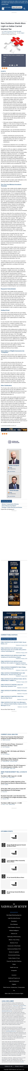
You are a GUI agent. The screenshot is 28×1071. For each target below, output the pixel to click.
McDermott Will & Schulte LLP (9, 33)
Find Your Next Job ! (6, 501)
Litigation (14, 984)
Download (15, 65)
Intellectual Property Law (14, 978)
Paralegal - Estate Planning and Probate (12, 507)
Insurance (14, 975)
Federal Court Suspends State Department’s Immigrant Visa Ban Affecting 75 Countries (12, 737)
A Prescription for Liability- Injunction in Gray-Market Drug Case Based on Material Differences (13, 782)
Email (10, 467)
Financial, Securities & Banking (14, 961)
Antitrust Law (14, 933)
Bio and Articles (11, 471)
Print (10, 65)
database (23, 1008)
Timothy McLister (5, 761)
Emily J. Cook (5, 777)
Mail (12, 65)
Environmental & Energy (14, 955)
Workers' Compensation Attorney (10, 504)
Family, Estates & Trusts (14, 958)
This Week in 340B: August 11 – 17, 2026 (11, 803)
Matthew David (12, 804)
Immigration (14, 970)
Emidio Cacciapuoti (8, 31)
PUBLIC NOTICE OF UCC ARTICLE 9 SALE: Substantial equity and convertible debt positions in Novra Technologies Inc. (13, 649)
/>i (17, 65)
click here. (22, 1061)
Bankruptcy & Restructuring (14, 936)
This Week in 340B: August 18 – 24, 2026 (11, 776)
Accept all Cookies (6, 7)
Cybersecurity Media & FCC (14, 949)
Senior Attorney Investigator (9, 505)
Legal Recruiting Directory (14, 918)
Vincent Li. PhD (5, 798)
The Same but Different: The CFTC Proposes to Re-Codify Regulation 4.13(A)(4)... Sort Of (13, 766)
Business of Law (14, 942)
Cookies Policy (4, 4)
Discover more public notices (7, 709)
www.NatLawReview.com (7, 1011)
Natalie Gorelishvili (6, 739)
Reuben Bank (11, 777)
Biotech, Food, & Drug (14, 939)
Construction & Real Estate (14, 945)
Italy (4, 61)
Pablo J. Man (12, 768)
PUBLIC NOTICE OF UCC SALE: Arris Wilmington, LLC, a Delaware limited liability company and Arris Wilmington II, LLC (14, 704)
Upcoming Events (7, 831)
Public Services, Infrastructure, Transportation (14, 987)
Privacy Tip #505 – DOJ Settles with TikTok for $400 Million (13, 752)
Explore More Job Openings (7, 509)
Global (5, 57)
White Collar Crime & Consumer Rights (14, 993)
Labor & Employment (14, 981)
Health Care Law (14, 967)
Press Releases (14, 924)
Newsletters (14, 921)
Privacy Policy (23, 1005)
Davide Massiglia (17, 31)
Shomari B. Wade (13, 761)
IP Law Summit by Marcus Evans (15, 877)
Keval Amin (4, 791)
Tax (4, 59)
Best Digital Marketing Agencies (14, 915)
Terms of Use (15, 1005)
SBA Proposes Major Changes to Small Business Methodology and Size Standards (13, 759)
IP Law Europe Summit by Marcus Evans (16, 892)
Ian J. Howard (5, 784)
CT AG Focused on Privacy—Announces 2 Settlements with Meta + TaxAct (12, 744)
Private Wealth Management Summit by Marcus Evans (16, 845)
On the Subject (20, 33)
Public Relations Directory (14, 927)
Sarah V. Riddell (5, 768)
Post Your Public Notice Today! (9, 638)
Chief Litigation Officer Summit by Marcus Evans (16, 861)
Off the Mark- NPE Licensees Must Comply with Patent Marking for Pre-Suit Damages (13, 789)
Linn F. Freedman (5, 747)
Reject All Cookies (17, 7)
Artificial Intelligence (14, 930)
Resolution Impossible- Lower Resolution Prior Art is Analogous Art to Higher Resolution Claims (14, 796)
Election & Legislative (14, 952)
